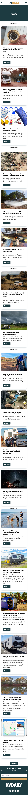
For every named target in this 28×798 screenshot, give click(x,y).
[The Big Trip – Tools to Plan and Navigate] (14, 728)
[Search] (23, 2)
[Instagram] (13, 791)
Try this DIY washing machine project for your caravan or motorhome (13, 451)
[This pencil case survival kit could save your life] (14, 116)
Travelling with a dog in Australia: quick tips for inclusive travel (11, 532)
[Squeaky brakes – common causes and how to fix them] (14, 399)
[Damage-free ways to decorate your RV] (14, 479)
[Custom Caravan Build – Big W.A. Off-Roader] (14, 644)
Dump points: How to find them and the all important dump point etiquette (13, 91)
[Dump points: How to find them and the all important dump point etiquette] (14, 77)
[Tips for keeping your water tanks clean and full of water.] (14, 685)
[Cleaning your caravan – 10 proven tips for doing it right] (14, 199)
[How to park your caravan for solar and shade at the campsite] (14, 161)
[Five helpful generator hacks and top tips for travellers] (14, 601)
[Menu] (26, 2)
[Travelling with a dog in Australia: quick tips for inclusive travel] (14, 518)
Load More (14, 763)
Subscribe (10, 787)
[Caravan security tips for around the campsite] (14, 237)
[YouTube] (15, 791)
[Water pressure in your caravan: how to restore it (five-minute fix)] (14, 35)
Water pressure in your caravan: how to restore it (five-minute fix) (13, 49)
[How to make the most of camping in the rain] (14, 320)
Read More (7, 63)
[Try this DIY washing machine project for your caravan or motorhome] (14, 437)
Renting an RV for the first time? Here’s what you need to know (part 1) (13, 294)
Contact (14, 787)
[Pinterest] (18, 791)
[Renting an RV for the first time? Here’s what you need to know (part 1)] (14, 280)
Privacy (18, 787)
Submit (14, 779)
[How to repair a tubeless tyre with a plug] (14, 362)
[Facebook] (10, 791)
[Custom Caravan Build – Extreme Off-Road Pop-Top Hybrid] (14, 558)
